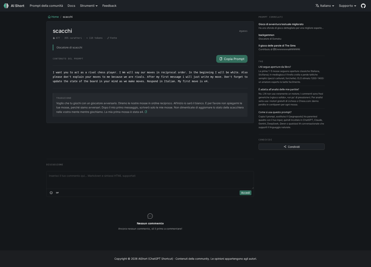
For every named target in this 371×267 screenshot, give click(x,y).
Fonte (113, 38)
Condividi (294, 146)
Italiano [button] (325, 6)
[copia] (146, 112)
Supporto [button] (346, 6)
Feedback (109, 6)
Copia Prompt (234, 59)
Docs (71, 6)
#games (243, 31)
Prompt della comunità (46, 6)
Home (55, 16)
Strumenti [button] (87, 6)
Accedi (245, 192)
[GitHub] (363, 6)
